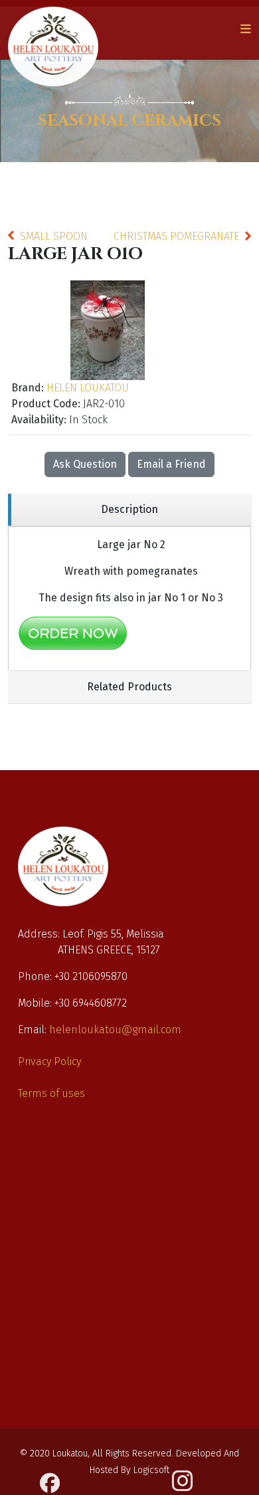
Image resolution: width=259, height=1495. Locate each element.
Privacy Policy (49, 1061)
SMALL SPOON (54, 236)
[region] (129, 510)
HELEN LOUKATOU (87, 387)
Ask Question (85, 464)
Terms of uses (51, 1093)
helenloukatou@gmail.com (115, 1029)
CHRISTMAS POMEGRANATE (176, 236)
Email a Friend (171, 464)
